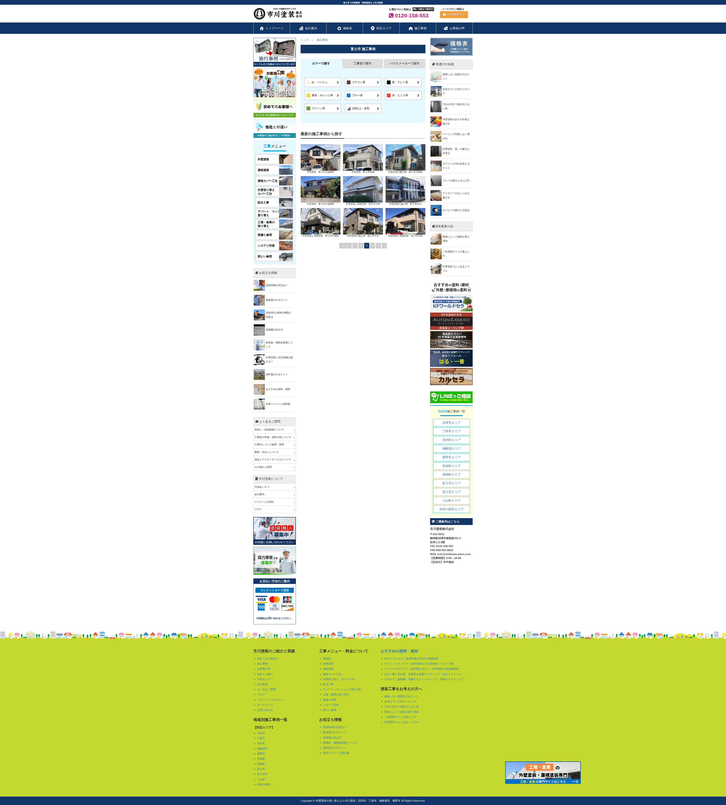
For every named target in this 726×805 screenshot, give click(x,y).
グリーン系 (318, 108)
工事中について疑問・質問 (269, 444)
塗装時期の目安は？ (335, 727)
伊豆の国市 (263, 784)
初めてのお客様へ (267, 658)
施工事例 (322, 40)
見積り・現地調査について (269, 429)
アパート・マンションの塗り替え (343, 689)
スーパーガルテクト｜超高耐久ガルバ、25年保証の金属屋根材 (421, 668)
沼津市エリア (451, 422)
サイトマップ (265, 704)
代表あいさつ (261, 487)
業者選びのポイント (335, 732)
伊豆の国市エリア (451, 509)
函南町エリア (451, 474)
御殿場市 (262, 748)
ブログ (258, 509)
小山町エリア (451, 500)
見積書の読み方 (332, 737)
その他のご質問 (263, 467)
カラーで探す (321, 63)
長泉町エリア (451, 466)
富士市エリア (451, 483)
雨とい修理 (329, 709)
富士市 (261, 768)
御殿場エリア (451, 448)
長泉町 (261, 758)
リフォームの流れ (264, 502)
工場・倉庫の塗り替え (336, 694)
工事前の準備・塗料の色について (272, 437)
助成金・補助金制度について (340, 742)
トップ (305, 40)
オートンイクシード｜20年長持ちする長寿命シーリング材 (419, 663)
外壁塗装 (328, 663)
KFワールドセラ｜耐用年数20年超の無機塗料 (411, 658)
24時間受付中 (456, 14)
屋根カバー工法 (332, 674)
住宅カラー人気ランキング (400, 701)
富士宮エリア (451, 491)
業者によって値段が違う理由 (401, 711)
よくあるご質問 (266, 689)
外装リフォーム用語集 (336, 752)
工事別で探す (363, 63)
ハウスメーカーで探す (404, 63)
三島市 (261, 738)
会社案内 (259, 494)
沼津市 (261, 733)
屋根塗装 (328, 668)
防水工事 (328, 684)
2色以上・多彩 (360, 108)
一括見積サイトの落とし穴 (400, 716)
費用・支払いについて (266, 452)
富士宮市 (262, 774)
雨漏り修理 (329, 699)
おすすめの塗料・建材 (399, 651)
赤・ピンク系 (400, 95)
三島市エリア (451, 431)
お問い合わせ (265, 709)
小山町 (261, 779)
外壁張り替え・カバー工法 (339, 679)
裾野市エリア (451, 457)
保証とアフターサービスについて (272, 459)
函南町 (261, 763)
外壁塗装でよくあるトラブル (401, 722)
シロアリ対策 (331, 704)
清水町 (261, 743)
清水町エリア (451, 439)
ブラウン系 (358, 82)
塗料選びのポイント (335, 747)
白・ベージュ (320, 82)
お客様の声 (263, 668)
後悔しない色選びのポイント (401, 696)
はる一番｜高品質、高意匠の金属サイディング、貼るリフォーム (422, 674)
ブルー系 (357, 95)
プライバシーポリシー (270, 699)
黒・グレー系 (400, 82)
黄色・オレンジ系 (322, 95)
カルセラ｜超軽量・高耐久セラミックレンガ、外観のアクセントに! (424, 679)
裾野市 (261, 753)
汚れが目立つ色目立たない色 (401, 706)
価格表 (327, 658)
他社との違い (265, 674)
